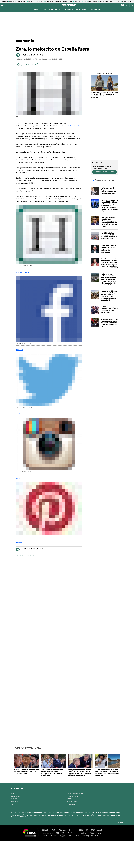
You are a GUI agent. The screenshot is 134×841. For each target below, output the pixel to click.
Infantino (95, 1)
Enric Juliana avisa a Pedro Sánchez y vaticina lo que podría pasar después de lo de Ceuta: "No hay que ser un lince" (109, 221)
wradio (64, 833)
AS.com (86, 830)
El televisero (69, 9)
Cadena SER (81, 830)
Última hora (122, 5)
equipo (13, 793)
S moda (78, 835)
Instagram (19, 478)
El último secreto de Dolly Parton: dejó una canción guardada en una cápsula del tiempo (109, 190)
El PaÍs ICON (70, 835)
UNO (58, 833)
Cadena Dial (78, 833)
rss (12, 804)
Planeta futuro (91, 833)
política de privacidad (73, 801)
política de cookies (72, 796)
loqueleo (86, 835)
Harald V (118, 1)
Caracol (99, 830)
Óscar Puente (77, 1)
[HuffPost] (17, 788)
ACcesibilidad (71, 804)
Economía (25, 41)
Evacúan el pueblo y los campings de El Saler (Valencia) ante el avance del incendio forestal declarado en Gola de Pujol (109, 295)
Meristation (95, 835)
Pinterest (19, 542)
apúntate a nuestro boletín (104, 172)
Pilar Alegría (58, 1)
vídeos (61, 9)
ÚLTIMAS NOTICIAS (94, 9)
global (43, 9)
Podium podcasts (63, 835)
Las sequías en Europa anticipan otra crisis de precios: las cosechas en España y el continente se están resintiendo (107, 772)
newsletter (14, 801)
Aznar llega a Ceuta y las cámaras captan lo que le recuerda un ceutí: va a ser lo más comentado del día (109, 322)
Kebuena (98, 833)
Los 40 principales (55, 830)
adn (93, 830)
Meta (89, 1)
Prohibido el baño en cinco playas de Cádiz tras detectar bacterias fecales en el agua (109, 235)
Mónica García (49, 1)
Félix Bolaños (31, 1)
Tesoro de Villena (103, 1)
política (36, 9)
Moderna (54, 835)
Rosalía (124, 1)
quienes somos (15, 796)
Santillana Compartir (73, 830)
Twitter (18, 414)
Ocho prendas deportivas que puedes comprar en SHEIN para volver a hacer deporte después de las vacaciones (104, 95)
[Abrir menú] (2, 5)
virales (50, 9)
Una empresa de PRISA (30, 831)
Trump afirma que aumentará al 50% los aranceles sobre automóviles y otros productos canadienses (52, 772)
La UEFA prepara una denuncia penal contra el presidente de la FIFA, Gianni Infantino (109, 309)
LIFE (56, 9)
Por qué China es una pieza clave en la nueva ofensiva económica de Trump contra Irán (26, 771)
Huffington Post (48, 833)
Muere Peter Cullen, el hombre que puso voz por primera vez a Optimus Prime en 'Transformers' (108, 249)
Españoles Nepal (22, 1)
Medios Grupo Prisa (29, 836)
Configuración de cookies (75, 793)
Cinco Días (71, 833)
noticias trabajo (81, 9)
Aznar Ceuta (40, 1)
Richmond (45, 835)
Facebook (19, 350)
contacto (14, 798)
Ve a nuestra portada (23, 272)
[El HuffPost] (68, 5)
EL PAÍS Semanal (84, 833)
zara (35, 555)
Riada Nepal (12, 1)
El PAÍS (46, 830)
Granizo (112, 1)
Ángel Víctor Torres (67, 1)
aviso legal (70, 798)
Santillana (63, 830)
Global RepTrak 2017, (72, 126)
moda (29, 555)
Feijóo (84, 1)
